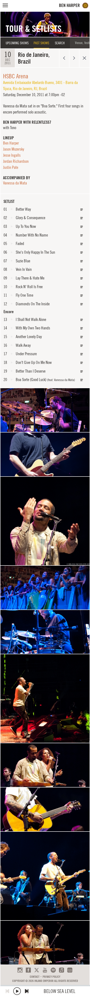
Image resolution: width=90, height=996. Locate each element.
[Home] (73, 5)
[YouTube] (44, 970)
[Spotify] (53, 970)
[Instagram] (19, 970)
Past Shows (41, 43)
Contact (34, 976)
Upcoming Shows (17, 43)
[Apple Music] (61, 970)
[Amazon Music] (69, 970)
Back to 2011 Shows (84, 58)
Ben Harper (11, 143)
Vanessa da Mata (15, 183)
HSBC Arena (15, 76)
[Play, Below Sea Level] (17, 991)
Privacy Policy (51, 976)
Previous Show (64, 58)
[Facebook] (28, 970)
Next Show (74, 58)
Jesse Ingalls (12, 155)
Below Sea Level (59, 991)
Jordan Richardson (16, 161)
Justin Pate (10, 167)
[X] (36, 970)
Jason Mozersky (13, 149)
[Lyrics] (81, 210)
